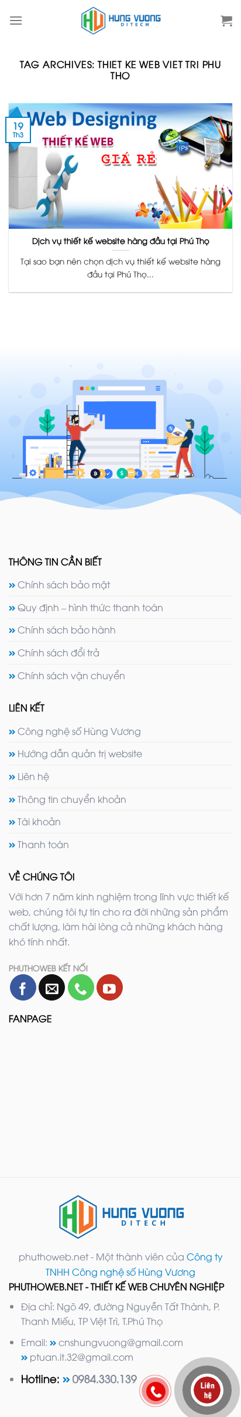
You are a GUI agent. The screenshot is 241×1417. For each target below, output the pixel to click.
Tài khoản (39, 821)
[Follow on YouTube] (110, 987)
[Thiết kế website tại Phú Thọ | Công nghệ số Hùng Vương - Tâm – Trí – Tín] (120, 20)
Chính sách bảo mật (64, 584)
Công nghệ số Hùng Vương (79, 730)
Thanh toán (43, 844)
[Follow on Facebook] (23, 987)
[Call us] (81, 987)
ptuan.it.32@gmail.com (81, 1356)
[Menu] (16, 20)
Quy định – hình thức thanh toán (90, 607)
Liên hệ (33, 775)
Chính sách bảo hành (67, 629)
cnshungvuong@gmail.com (120, 1341)
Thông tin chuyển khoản (72, 798)
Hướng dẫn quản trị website (80, 753)
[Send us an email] (52, 987)
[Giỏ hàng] (226, 20)
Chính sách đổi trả (58, 652)
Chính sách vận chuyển (71, 675)
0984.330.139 (105, 1378)
